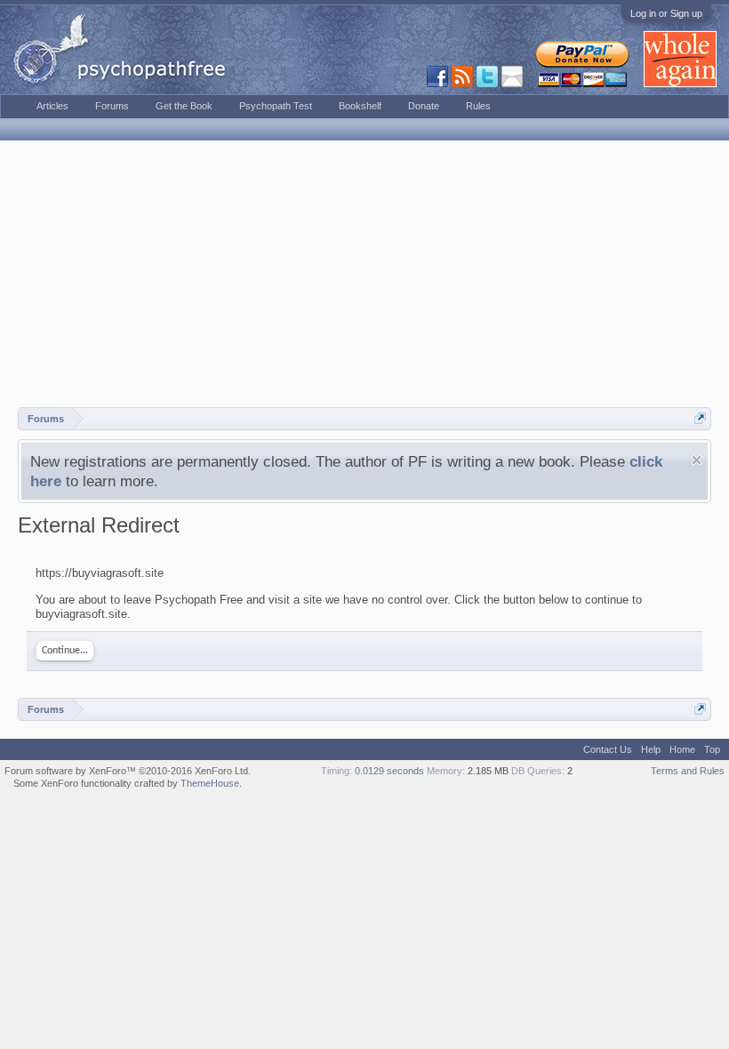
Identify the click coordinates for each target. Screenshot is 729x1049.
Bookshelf (360, 105)
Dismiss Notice (696, 460)
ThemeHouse (209, 783)
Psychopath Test (275, 105)
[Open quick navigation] (700, 418)
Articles (52, 105)
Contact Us (607, 749)
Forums (112, 105)
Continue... (65, 650)
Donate (423, 105)
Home (682, 749)
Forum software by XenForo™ (127, 770)
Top (712, 749)
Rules (478, 105)
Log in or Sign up (666, 13)
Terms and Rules (688, 770)
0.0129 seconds (389, 770)
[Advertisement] (364, 273)
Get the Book (184, 105)
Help (651, 749)
